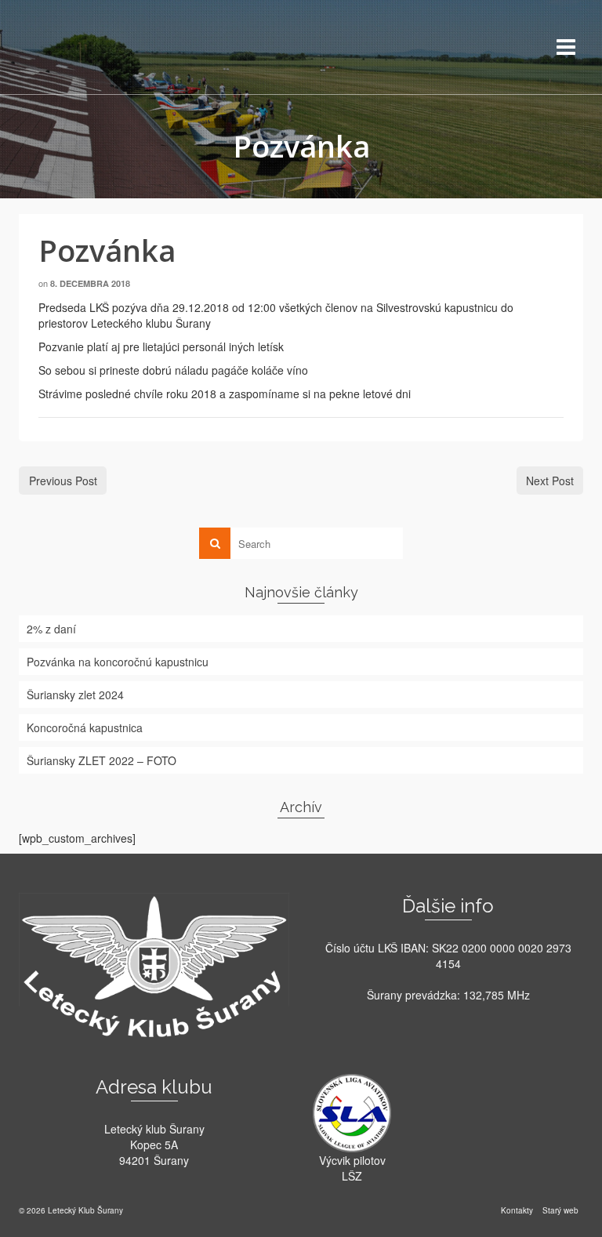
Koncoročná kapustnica (85, 727)
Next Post (550, 480)
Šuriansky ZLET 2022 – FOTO (101, 760)
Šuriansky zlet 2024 (75, 694)
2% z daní (51, 629)
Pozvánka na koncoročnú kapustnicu (118, 661)
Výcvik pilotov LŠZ (352, 1168)
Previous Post (63, 480)
